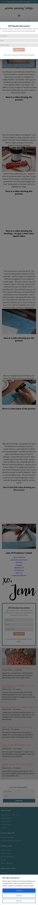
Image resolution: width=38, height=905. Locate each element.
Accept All (19, 890)
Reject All (19, 901)
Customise (19, 895)
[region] (19, 890)
